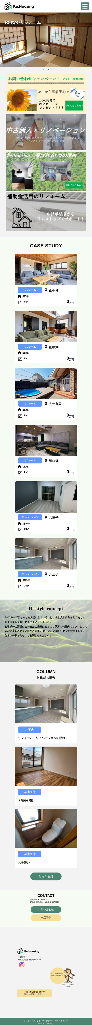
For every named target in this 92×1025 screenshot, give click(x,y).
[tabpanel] (46, 40)
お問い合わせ (46, 909)
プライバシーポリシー (58, 1021)
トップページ (29, 1021)
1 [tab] (43, 69)
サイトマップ (42, 1021)
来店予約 (46, 917)
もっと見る (46, 876)
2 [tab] (48, 69)
